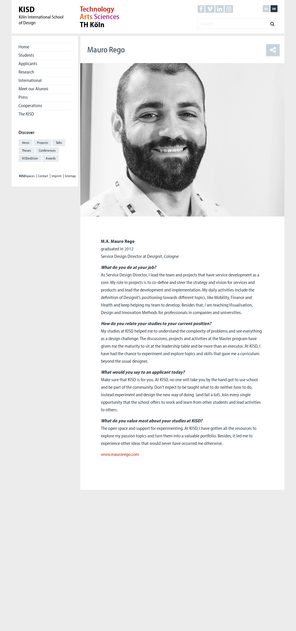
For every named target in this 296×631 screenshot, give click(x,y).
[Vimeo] (209, 9)
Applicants (27, 63)
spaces (27, 176)
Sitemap (70, 176)
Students (26, 55)
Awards (51, 158)
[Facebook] (201, 9)
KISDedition (30, 158)
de (266, 9)
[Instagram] (229, 9)
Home (23, 46)
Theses (26, 150)
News (25, 142)
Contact (43, 176)
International (30, 80)
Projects (42, 142)
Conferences (47, 150)
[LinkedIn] (219, 9)
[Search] (272, 22)
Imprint (56, 176)
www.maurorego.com (120, 454)
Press (23, 97)
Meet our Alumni (33, 88)
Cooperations (30, 105)
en (274, 9)
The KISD (26, 114)
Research (26, 72)
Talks (59, 142)
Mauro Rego (106, 49)
